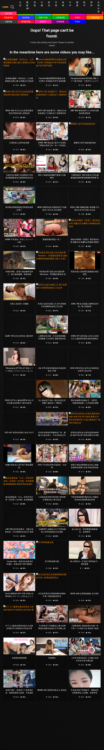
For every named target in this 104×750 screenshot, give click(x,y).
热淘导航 (25, 18)
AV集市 (78, 18)
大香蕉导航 (60, 18)
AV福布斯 (60, 22)
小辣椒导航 (95, 18)
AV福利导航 (26, 22)
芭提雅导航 (8, 18)
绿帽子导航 (43, 18)
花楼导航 (8, 22)
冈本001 (43, 22)
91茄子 (77, 22)
